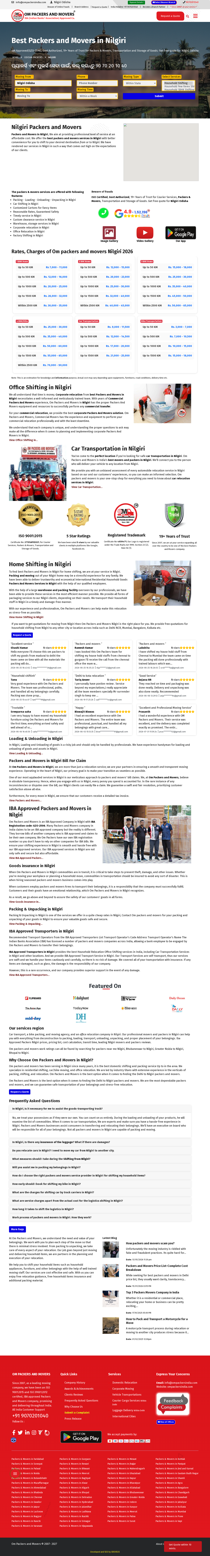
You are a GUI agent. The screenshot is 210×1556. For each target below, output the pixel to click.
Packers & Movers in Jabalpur (171, 1502)
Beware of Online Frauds (59, 7)
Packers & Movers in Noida (25, 1473)
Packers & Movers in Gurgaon (75, 1459)
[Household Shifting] (178, 83)
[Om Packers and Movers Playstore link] (81, 1436)
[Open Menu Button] (195, 16)
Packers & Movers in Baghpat (75, 1478)
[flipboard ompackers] (33, 998)
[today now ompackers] (81, 1008)
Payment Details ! (136, 2)
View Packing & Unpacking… (25, 923)
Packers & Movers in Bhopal (74, 1492)
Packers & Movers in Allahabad (123, 1487)
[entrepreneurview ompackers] (129, 998)
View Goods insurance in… (24, 901)
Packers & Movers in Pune (169, 1516)
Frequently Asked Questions (81, 1400)
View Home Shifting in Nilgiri (26, 617)
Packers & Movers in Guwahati (171, 1497)
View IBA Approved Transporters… (29, 974)
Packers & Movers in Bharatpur (123, 1483)
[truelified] (41, 1433)
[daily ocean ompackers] (177, 998)
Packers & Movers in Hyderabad (76, 1502)
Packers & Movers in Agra (169, 1483)
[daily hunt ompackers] (81, 998)
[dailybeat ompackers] (177, 1008)
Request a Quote (99, 7)
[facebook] (13, 1433)
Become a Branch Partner (154, 7)
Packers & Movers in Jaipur (25, 1506)
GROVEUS (115, 1552)
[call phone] (103, 213)
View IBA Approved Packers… (26, 858)
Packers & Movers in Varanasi (26, 1526)
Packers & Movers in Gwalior (26, 1502)
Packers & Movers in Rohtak (170, 1459)
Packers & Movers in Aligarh (74, 1487)
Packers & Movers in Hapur (121, 1478)
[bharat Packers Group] (48, 1433)
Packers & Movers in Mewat (121, 1459)
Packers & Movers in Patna (121, 1516)
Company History (74, 1382)
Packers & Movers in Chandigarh (172, 1492)
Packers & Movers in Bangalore (172, 1487)
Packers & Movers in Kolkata (171, 1506)
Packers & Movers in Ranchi (26, 1521)
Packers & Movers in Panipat (170, 1463)
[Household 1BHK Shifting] (178, 89)
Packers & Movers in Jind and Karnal (174, 1468)
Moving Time (85, 89)
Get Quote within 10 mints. (180, 1546)
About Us (161, 1544)
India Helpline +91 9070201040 (124, 7)
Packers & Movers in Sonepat (26, 1463)
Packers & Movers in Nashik (74, 1516)
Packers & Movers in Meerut (74, 1473)
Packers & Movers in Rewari (74, 1463)
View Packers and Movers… (25, 800)
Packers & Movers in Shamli (170, 1478)
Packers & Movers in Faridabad (27, 1459)
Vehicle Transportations (126, 1394)
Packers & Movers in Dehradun (76, 1497)
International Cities (124, 1416)
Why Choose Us (73, 1406)
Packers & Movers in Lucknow (27, 1511)
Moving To (23, 89)
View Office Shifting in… (23, 440)
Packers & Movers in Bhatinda (27, 1492)
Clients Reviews (73, 1394)
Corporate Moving (123, 1388)
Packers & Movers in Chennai (26, 1497)
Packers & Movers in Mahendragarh (126, 1468)
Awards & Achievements (79, 1388)
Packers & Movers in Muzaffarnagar (30, 1483)
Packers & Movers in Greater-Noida (126, 1497)
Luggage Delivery (128, 1410)
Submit (159, 96)
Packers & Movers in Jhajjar (121, 1463)
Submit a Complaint (76, 1412)
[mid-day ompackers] (33, 1017)
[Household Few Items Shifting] (178, 86)
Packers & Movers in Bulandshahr (29, 1478)
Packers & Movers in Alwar (74, 1483)
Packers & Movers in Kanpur (122, 1506)
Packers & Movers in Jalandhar (76, 1506)
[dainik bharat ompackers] (129, 1008)
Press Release (73, 1418)
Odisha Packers (33, 57)
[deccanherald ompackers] (81, 1017)
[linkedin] (27, 1433)
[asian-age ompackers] (33, 1008)
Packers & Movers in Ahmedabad (28, 1487)
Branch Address (82, 7)
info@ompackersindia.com (181, 1382)
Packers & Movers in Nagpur (26, 1516)
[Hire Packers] (14, 1441)
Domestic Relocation (124, 1382)
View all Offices (167, 1422)
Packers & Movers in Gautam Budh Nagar (177, 1473)
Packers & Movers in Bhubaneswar (125, 1492)
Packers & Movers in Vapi (169, 1521)
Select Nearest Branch (165, 2)
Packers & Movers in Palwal (26, 1468)
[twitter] (20, 1433)
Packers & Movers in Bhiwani (75, 1468)
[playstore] (15, 1466)
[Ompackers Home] (43, 15)
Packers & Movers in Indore (122, 1502)
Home (15, 57)
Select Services (171, 76)
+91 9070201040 (30, 1416)
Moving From (24, 76)
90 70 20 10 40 (111, 66)
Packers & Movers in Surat (121, 1521)
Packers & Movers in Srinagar (75, 1521)
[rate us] (132, 213)
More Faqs (17, 1229)
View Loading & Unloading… (26, 753)
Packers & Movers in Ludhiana (75, 1511)
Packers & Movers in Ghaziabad (123, 1473)
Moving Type (132, 76)
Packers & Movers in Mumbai (171, 1511)
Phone (82, 76)
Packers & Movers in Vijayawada (76, 1526)
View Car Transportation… (87, 487)
